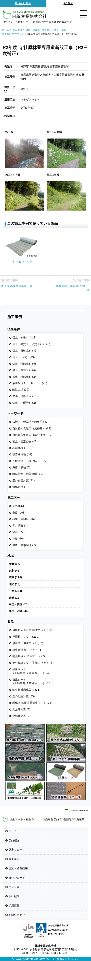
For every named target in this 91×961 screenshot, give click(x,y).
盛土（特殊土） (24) (25, 376)
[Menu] (83, 13)
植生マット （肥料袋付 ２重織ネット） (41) (32, 671)
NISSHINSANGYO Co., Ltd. (40, 959)
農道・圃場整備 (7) (24, 545)
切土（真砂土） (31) (25, 350)
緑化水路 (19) (20, 486)
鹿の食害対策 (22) (23, 480)
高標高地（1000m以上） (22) (30, 461)
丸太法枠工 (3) (21, 709)
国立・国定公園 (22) (25, 441)
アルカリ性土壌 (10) (25, 396)
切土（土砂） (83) (23, 357)
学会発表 (14, 887)
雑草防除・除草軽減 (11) (27, 473)
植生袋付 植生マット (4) (27, 649)
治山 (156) (19, 532)
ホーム (13, 831)
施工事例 (14, 859)
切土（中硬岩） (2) (24, 402)
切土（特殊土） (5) (24, 363)
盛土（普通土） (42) (25, 370)
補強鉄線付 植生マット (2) (28, 656)
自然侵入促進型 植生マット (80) (32, 630)
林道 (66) (18, 538)
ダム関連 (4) (20, 525)
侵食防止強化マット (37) (27, 643)
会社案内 (14, 896)
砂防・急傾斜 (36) (23, 519)
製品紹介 (14, 840)
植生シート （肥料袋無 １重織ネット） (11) (32, 681)
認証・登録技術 (18, 868)
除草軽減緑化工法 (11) (26, 689)
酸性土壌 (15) (20, 389)
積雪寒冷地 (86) (22, 454)
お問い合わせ (17, 914)
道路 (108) (19, 512)
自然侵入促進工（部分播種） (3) (32, 434)
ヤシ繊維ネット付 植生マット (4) (32, 662)
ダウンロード (17, 877)
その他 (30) (19, 506)
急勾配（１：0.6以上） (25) (29, 383)
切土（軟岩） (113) (24, 337)
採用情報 (14, 905)
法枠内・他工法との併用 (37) (30, 421)
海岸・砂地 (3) (21, 467)
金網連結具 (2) (21, 715)
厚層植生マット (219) (25, 636)
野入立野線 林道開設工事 (16, 286)
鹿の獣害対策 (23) (23, 696)
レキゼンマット (22, 261)
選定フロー (15, 849)
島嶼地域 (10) (20, 447)
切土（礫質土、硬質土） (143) (31, 344)
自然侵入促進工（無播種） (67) (31, 428)
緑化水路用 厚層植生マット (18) (32, 702)
